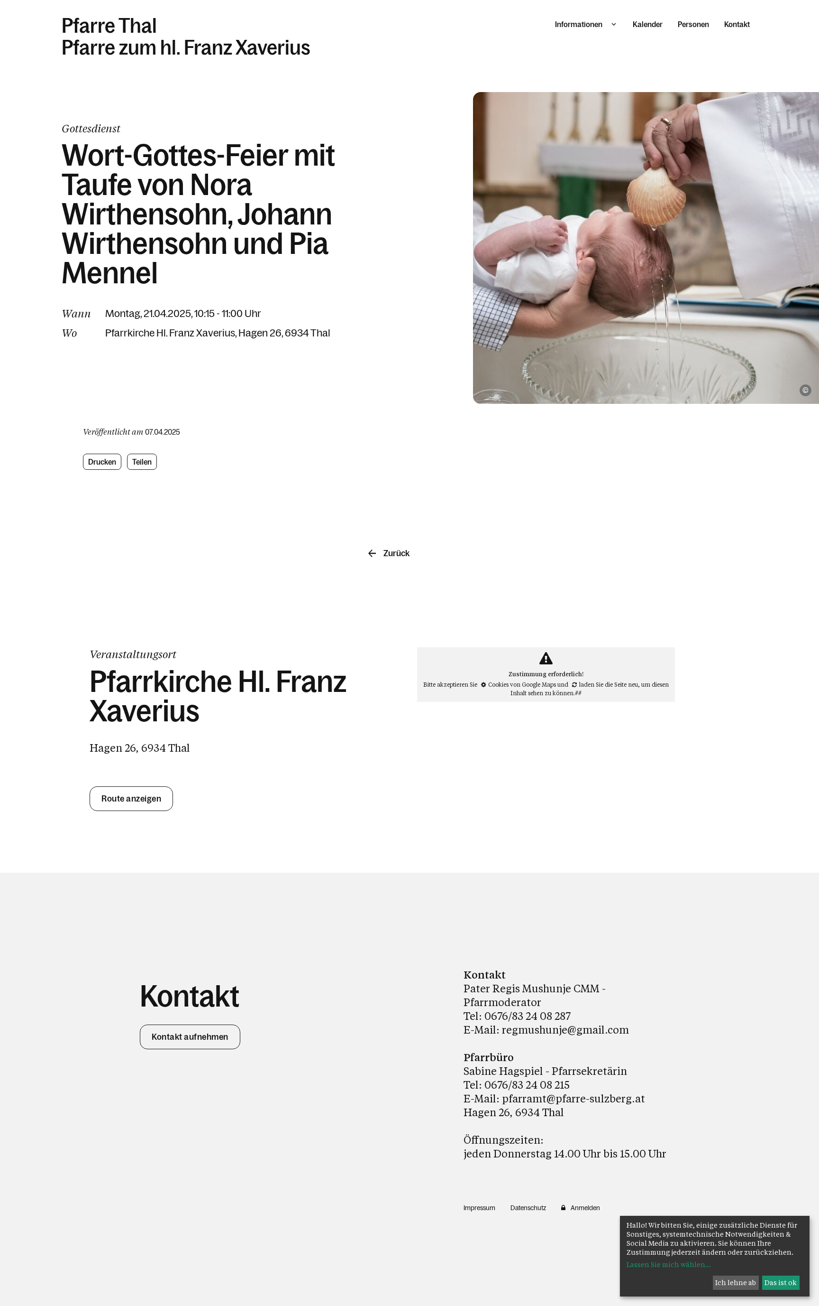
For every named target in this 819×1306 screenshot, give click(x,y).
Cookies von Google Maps (522, 684)
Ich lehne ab (735, 1282)
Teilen (142, 461)
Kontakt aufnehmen (190, 1037)
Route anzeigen (131, 798)
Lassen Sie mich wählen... (669, 1264)
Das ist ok (780, 1282)
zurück (396, 553)
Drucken (102, 461)
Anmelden (585, 1207)
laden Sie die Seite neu (608, 684)
